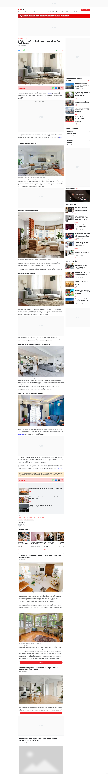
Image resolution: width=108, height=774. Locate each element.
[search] (80, 10)
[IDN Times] (21, 9)
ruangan (50, 93)
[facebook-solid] (56, 88)
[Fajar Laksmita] (19, 525)
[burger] (89, 12)
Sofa (19, 92)
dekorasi (60, 468)
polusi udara (38, 652)
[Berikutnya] (64, 595)
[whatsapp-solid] (53, 88)
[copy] (62, 88)
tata (60, 137)
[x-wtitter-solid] (59, 88)
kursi (42, 262)
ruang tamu (21, 434)
